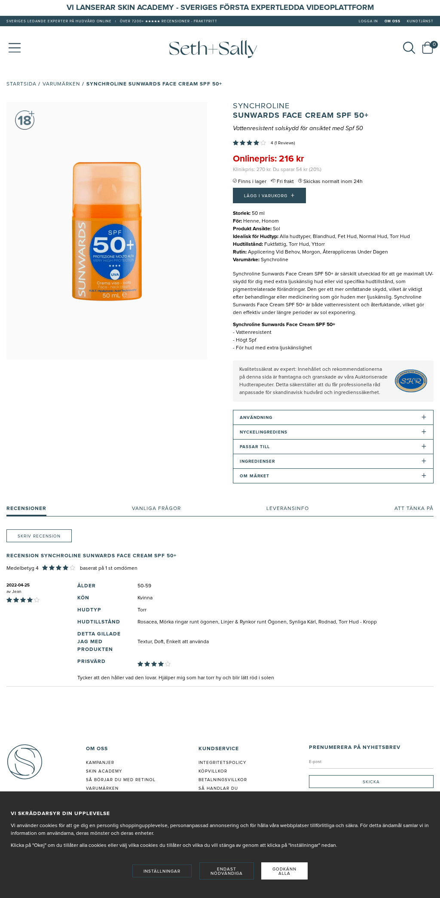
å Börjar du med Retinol (122, 780)
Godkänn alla (284, 871)
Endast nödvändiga (227, 871)
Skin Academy (104, 771)
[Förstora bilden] (106, 231)
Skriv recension (39, 536)
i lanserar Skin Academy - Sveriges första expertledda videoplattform (223, 8)
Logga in (368, 21)
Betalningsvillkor (223, 780)
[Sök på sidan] (409, 47)
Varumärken (61, 84)
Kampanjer (100, 763)
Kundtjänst (420, 21)
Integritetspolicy (222, 763)
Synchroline (261, 106)
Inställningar (162, 871)
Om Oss (392, 21)
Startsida (21, 84)
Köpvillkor (213, 771)
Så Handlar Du (218, 788)
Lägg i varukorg (269, 195)
